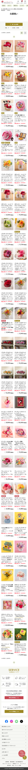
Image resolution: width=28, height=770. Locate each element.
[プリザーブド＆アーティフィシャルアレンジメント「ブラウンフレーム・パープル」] (21, 343)
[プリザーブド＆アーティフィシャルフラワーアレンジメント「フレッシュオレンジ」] (7, 165)
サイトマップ (23, 763)
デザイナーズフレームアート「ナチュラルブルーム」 (7, 616)
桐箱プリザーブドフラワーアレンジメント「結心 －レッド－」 (7, 57)
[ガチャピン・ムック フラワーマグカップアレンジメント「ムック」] (7, 194)
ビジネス (22, 5)
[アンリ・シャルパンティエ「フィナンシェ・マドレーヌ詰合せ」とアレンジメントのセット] (21, 135)
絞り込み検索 (15, 24)
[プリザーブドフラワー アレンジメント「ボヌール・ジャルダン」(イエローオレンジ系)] (21, 488)
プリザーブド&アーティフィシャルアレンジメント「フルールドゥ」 (21, 294)
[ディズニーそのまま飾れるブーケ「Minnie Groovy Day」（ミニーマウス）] (7, 432)
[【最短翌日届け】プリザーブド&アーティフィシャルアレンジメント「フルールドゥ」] (7, 313)
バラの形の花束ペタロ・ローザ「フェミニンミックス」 (20, 116)
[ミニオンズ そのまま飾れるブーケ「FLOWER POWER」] (7, 575)
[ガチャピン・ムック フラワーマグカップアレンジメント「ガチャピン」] (21, 165)
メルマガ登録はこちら (14, 711)
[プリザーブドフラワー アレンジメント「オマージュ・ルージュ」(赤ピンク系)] (7, 488)
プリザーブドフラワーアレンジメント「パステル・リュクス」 (20, 558)
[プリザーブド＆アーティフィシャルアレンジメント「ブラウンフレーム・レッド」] (7, 343)
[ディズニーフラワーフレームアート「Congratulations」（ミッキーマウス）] (21, 402)
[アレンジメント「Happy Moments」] (21, 605)
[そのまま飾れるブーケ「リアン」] (7, 518)
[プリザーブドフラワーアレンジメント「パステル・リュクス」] (21, 547)
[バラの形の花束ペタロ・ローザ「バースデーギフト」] (7, 135)
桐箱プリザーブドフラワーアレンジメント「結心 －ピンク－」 (20, 57)
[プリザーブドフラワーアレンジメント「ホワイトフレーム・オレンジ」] (21, 224)
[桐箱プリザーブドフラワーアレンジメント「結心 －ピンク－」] (21, 46)
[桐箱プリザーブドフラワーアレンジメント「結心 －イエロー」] (7, 76)
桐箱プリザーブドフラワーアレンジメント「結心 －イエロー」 (7, 87)
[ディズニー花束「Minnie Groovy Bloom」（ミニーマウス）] (21, 432)
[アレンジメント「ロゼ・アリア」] (7, 461)
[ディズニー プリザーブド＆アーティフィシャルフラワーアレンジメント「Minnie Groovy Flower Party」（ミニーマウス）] (7, 402)
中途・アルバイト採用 (16, 765)
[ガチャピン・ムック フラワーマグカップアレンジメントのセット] (21, 194)
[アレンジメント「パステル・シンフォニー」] (21, 461)
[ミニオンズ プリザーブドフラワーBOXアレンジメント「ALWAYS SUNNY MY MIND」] (7, 547)
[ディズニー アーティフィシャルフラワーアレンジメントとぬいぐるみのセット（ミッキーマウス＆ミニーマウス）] (7, 105)
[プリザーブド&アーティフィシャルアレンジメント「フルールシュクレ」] (21, 313)
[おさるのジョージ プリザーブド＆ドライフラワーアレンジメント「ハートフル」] (21, 634)
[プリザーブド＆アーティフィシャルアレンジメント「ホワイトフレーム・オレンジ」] (7, 372)
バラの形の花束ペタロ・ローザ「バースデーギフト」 (7, 146)
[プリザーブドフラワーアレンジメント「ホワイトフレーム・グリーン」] (7, 224)
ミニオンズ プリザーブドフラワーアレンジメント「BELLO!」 (20, 529)
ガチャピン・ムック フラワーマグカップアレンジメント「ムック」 (7, 205)
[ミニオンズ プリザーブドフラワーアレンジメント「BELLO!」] (21, 518)
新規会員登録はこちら (14, 697)
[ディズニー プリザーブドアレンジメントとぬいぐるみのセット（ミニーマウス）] (21, 76)
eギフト (9, 5)
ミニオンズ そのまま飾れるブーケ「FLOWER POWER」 (7, 586)
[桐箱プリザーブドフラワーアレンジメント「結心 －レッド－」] (7, 46)
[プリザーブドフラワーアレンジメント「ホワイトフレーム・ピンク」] (21, 254)
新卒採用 (9, 765)
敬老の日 (15, 5)
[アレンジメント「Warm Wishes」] (7, 634)
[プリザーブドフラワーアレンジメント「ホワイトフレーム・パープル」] (7, 254)
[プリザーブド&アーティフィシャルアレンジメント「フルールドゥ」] (21, 283)
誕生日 (3, 5)
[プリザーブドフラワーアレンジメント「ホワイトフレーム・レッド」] (7, 283)
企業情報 (7, 761)
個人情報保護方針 (19, 761)
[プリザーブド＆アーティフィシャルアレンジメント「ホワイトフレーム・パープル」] (21, 372)
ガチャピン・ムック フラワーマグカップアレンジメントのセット (20, 205)
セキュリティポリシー (7, 763)
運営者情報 (12, 761)
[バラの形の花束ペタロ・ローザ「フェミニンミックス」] (21, 105)
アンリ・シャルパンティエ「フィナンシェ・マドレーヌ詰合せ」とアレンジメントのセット (20, 148)
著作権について (16, 763)
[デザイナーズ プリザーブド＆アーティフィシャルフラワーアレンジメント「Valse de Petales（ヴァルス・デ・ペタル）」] (21, 575)
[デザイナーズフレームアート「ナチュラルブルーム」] (7, 605)
